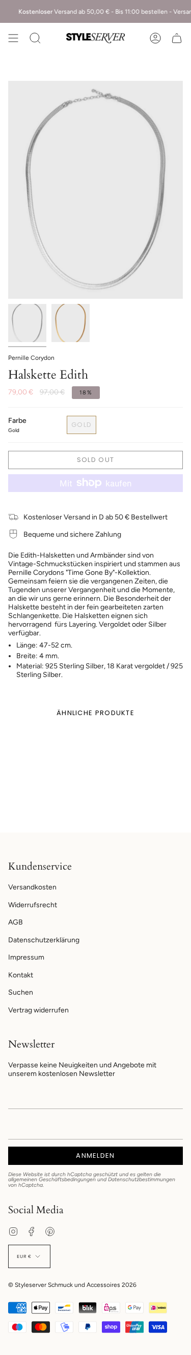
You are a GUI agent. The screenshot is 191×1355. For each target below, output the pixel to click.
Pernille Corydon (31, 357)
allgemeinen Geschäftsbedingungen (52, 1179)
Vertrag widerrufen (38, 1010)
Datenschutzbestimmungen (141, 1179)
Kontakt (20, 975)
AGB (15, 922)
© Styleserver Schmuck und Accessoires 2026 (72, 1284)
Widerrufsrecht (32, 905)
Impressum (26, 957)
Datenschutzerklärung (43, 940)
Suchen (20, 992)
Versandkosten (32, 887)
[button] (35, 38)
